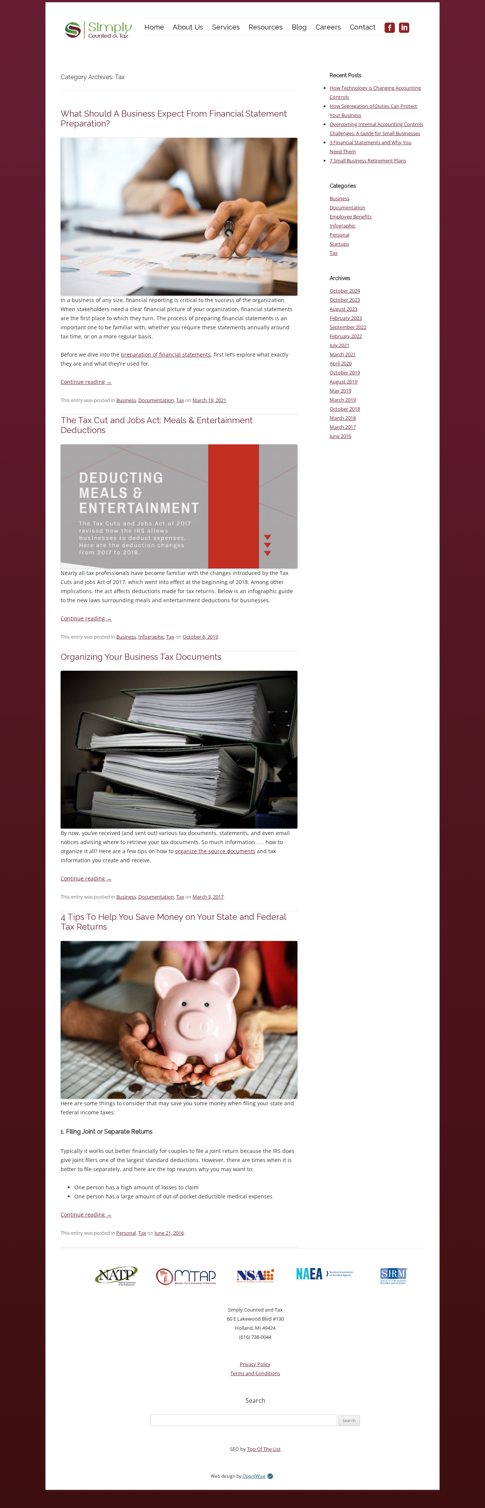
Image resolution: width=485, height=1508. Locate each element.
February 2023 (346, 318)
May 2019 (340, 390)
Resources (266, 27)
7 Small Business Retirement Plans (368, 160)
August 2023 (343, 308)
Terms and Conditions (255, 1373)
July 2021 (339, 345)
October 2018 (345, 408)
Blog (299, 27)
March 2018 (343, 417)
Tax (180, 400)
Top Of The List (264, 1449)
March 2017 (343, 427)
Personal (126, 1232)
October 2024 (345, 290)
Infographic (151, 636)
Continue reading (86, 381)
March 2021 (343, 354)
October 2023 (345, 299)
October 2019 (345, 372)
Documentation (156, 400)
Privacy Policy (255, 1364)
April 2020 (341, 363)
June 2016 (340, 436)
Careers (328, 27)
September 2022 (348, 327)
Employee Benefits (351, 216)
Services (226, 27)
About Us (188, 27)
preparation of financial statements (166, 354)
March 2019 (343, 399)
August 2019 (343, 381)
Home (154, 27)
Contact (362, 27)
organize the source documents (215, 851)
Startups (339, 243)
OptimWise (254, 1476)
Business (126, 400)
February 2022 (346, 336)
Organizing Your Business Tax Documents (141, 657)
